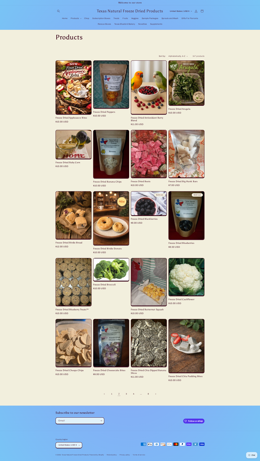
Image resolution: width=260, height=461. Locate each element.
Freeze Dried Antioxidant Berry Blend (147, 119)
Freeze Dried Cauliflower (181, 299)
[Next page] (156, 394)
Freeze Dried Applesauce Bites (71, 117)
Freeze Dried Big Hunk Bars (183, 181)
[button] (58, 11)
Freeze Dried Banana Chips (107, 181)
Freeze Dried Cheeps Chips (70, 370)
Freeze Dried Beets (140, 181)
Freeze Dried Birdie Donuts (107, 248)
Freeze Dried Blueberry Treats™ (72, 309)
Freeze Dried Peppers (104, 112)
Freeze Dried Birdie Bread (69, 242)
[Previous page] (104, 394)
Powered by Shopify (96, 455)
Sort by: (162, 56)
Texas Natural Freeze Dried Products (75, 455)
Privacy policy (125, 455)
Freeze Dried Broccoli (104, 284)
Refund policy (112, 455)
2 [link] (119, 394)
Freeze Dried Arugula (179, 109)
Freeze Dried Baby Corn (68, 162)
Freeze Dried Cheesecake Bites (109, 370)
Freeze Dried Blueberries (181, 243)
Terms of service (139, 455)
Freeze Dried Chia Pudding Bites (185, 376)
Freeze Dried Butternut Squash (147, 309)
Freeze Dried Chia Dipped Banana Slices (148, 371)
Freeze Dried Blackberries (144, 219)
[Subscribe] (101, 420)
